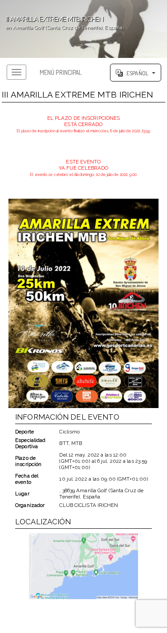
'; (61, 23)
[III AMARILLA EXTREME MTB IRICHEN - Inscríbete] (83, 303)
